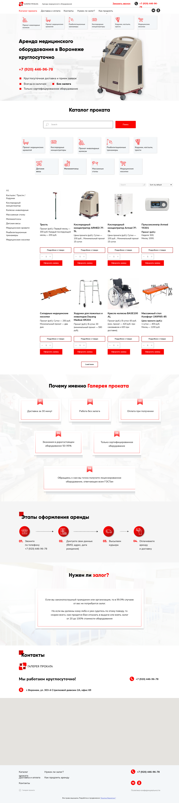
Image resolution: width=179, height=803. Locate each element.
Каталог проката (28, 10)
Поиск (125, 124)
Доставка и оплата (50, 10)
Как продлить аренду (56, 777)
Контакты (69, 10)
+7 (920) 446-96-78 (36, 69)
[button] (121, 3)
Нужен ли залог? (86, 10)
